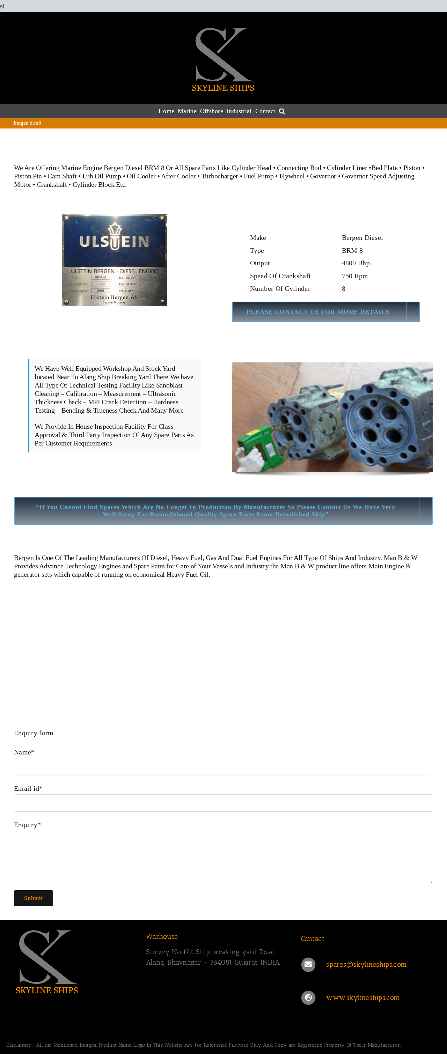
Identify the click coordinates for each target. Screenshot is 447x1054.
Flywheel (292, 176)
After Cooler (178, 176)
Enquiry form (34, 733)
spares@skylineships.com (366, 964)
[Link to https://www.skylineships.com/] (308, 997)
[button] (282, 111)
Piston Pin (28, 176)
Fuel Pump (258, 176)
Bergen (24, 557)
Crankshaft (52, 184)
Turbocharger (219, 176)
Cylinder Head (251, 167)
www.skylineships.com (363, 997)
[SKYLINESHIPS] (47, 929)
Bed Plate (384, 167)
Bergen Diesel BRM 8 (134, 167)
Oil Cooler (141, 176)
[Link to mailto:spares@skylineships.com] (308, 964)
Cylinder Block (94, 184)
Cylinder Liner (347, 167)
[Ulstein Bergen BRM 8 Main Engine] (114, 214)
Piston (411, 167)
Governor (323, 176)
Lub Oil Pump (101, 176)
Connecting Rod (299, 167)
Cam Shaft (61, 176)
